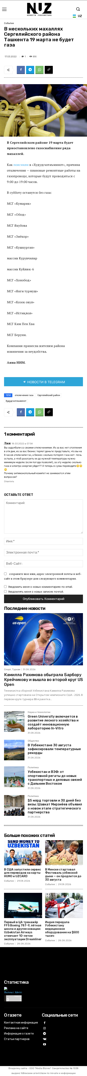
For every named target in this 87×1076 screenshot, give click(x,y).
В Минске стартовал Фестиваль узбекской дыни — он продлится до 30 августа (63, 874)
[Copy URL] (49, 70)
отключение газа (24, 395)
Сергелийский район (48, 395)
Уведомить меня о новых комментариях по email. (40, 586)
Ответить (9, 481)
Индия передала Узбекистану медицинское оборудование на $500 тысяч (62, 929)
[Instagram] (44, 1028)
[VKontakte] (44, 1039)
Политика (33, 767)
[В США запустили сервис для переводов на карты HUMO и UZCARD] (23, 852)
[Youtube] (44, 1044)
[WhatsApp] (39, 70)
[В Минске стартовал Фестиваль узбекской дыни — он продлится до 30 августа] (64, 852)
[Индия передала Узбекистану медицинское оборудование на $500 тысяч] (64, 905)
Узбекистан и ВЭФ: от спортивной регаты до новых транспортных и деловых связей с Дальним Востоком (55, 778)
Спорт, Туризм (12, 669)
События (9, 23)
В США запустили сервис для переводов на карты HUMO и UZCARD (22, 873)
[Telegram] (30, 70)
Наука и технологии (39, 712)
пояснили (21, 164)
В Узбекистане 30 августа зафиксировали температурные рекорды (54, 749)
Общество (33, 741)
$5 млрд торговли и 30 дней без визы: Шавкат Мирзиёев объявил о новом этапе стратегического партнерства (55, 806)
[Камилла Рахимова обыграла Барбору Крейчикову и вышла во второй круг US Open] (43, 639)
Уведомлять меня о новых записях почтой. (36, 591)
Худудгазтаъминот (16, 400)
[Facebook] (21, 70)
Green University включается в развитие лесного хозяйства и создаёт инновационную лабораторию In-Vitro (53, 722)
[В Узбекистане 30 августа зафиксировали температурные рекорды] (14, 750)
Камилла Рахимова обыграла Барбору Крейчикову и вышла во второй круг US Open (43, 679)
